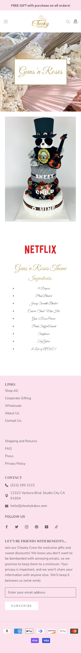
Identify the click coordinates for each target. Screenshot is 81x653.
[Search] (68, 22)
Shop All (11, 390)
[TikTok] (56, 526)
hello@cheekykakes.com (28, 506)
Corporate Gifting (18, 398)
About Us (12, 413)
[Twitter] (16, 526)
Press (9, 456)
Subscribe (21, 606)
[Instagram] (26, 526)
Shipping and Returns (21, 441)
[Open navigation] (6, 21)
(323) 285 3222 (22, 485)
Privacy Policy (15, 463)
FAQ (8, 448)
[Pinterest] (36, 526)
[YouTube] (46, 526)
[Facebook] (6, 526)
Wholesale (13, 405)
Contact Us (13, 420)
